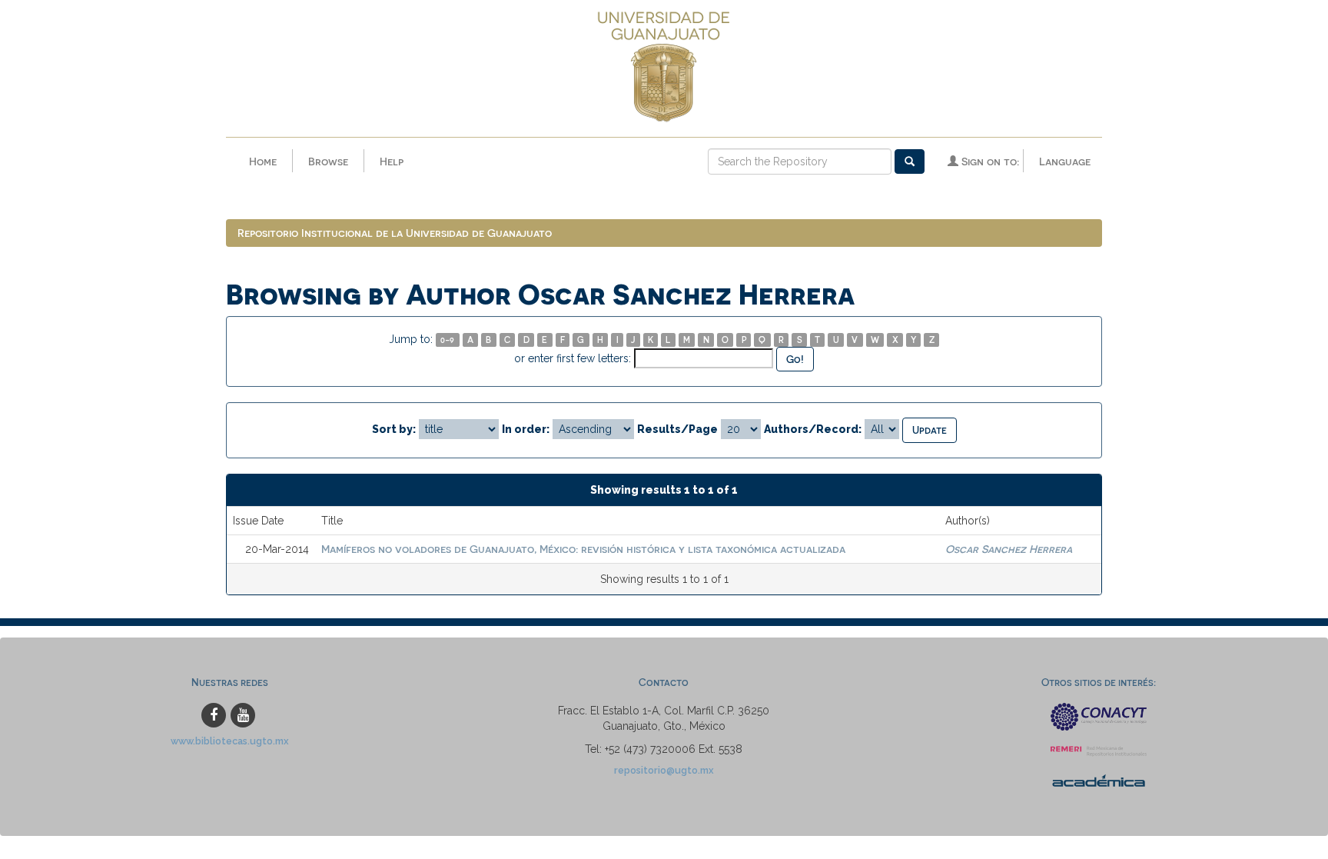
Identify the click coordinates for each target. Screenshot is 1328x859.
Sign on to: (988, 161)
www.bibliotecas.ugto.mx (230, 741)
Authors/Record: (813, 429)
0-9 (447, 340)
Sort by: (394, 429)
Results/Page (677, 429)
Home (263, 161)
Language (1065, 161)
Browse (328, 161)
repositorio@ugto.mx (664, 770)
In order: (525, 429)
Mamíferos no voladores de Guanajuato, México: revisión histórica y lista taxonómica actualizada (583, 548)
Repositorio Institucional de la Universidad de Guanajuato (394, 232)
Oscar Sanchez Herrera (1008, 548)
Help (391, 161)
